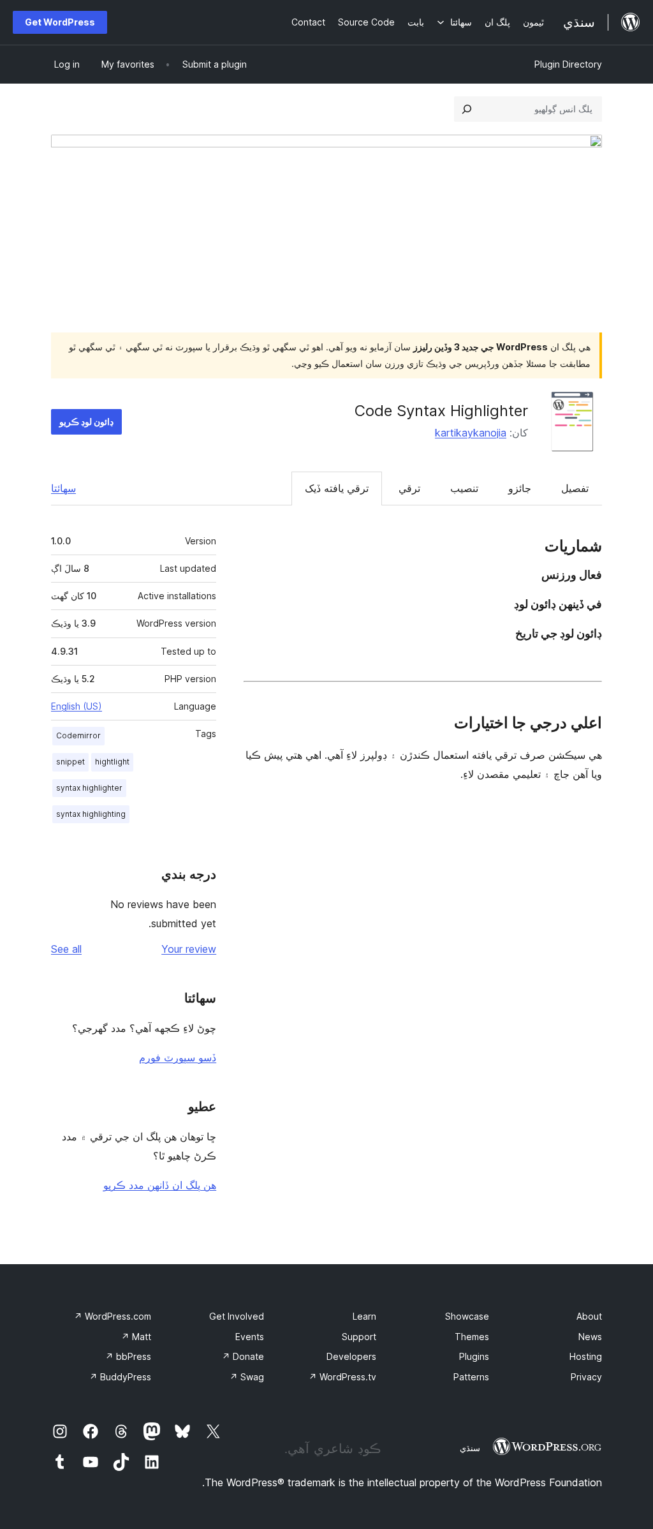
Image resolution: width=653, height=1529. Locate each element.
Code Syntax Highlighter (441, 410)
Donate (243, 1356)
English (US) (76, 706)
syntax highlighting (91, 814)
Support (359, 1336)
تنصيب (464, 488)
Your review (188, 949)
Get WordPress (60, 22)
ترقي (409, 488)
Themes (472, 1336)
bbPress (128, 1356)
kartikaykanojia (470, 432)
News (590, 1336)
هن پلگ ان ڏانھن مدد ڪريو (159, 1185)
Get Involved (236, 1316)
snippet (70, 761)
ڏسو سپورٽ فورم (177, 1057)
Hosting (585, 1356)
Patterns (471, 1376)
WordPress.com (112, 1316)
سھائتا (63, 488)
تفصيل (575, 488)
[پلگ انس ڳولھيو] (467, 109)
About (589, 1316)
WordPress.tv (342, 1376)
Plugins (474, 1356)
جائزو (519, 488)
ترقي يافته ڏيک (337, 488)
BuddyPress (120, 1376)
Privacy (586, 1376)
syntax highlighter (89, 788)
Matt (136, 1336)
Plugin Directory (568, 64)
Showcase (467, 1316)
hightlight (112, 761)
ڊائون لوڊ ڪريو (86, 421)
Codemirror (78, 735)
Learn (364, 1316)
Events (249, 1336)
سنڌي (470, 1448)
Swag (247, 1376)
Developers (351, 1356)
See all (66, 949)
